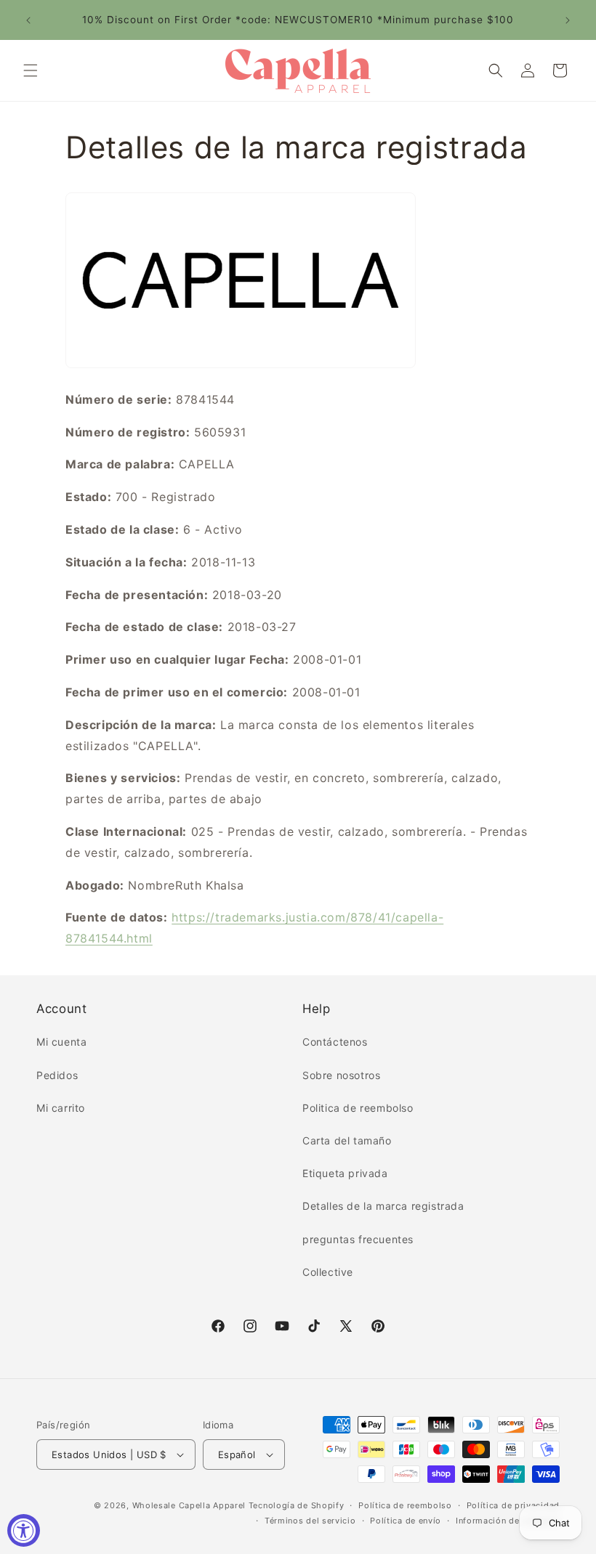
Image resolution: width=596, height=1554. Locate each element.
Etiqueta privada (345, 1173)
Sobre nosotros (341, 1075)
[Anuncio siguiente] (568, 20)
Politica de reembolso (358, 1108)
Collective (327, 1272)
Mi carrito (60, 1108)
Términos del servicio (310, 1521)
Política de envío (405, 1521)
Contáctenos (335, 1042)
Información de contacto (508, 1521)
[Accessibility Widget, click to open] (23, 1530)
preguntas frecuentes (358, 1239)
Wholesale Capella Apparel (189, 1505)
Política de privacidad (513, 1505)
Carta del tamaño (347, 1140)
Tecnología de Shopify (297, 1505)
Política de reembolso (405, 1505)
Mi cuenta (61, 1042)
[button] (31, 70)
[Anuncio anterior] (28, 20)
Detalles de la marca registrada (383, 1206)
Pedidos (57, 1075)
